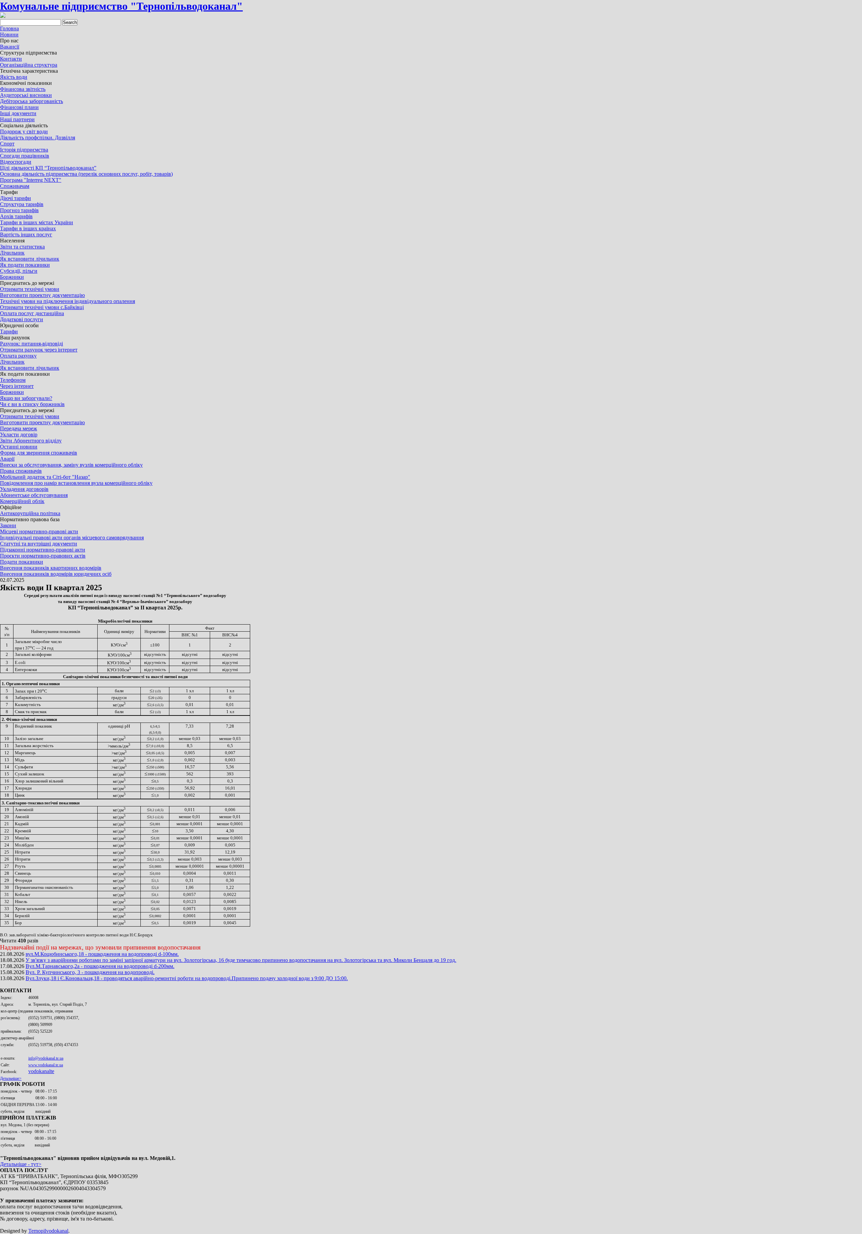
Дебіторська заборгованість (31, 101)
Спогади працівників (24, 156)
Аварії (7, 459)
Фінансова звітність (22, 89)
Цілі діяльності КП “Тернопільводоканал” (48, 168)
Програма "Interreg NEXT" (30, 180)
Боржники (12, 277)
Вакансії (9, 46)
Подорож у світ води (24, 131)
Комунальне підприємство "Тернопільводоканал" (121, 6)
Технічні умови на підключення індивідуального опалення (67, 301)
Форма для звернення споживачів (38, 453)
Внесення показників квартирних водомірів (50, 568)
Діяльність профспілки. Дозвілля (37, 137)
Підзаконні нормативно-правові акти (42, 550)
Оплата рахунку (18, 356)
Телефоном (13, 380)
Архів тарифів (16, 216)
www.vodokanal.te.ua (45, 1065)
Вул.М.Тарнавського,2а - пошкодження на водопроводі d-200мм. (100, 966)
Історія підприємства (24, 150)
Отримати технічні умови (29, 289)
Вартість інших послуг (26, 234)
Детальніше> (11, 1078)
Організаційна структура (28, 65)
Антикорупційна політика (30, 513)
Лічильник (12, 253)
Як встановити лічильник (29, 259)
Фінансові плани (19, 107)
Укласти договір (18, 434)
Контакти (11, 59)
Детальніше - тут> (20, 1164)
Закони (8, 525)
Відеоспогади (15, 162)
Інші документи (18, 113)
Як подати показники (25, 265)
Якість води (13, 77)
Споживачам (14, 186)
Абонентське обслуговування (34, 495)
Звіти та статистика (22, 246)
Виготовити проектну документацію (42, 295)
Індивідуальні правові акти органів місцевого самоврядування (72, 537)
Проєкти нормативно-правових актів (43, 556)
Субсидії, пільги (18, 271)
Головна (9, 28)
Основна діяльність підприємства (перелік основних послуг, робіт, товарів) (86, 174)
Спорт (7, 143)
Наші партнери (17, 119)
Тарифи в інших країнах (28, 228)
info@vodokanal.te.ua (45, 1058)
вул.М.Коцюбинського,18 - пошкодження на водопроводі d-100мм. (102, 954)
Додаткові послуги (21, 319)
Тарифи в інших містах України (36, 222)
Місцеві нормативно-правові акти (39, 531)
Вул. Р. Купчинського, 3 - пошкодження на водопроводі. (90, 972)
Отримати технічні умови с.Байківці (42, 307)
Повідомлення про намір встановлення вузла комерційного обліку (76, 483)
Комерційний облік (22, 501)
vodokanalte (41, 1071)
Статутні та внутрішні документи (38, 543)
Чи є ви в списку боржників (32, 404)
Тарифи (9, 331)
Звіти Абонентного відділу (31, 440)
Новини (9, 34)
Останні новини (18, 446)
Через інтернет (17, 386)
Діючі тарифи (15, 198)
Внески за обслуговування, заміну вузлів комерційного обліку (71, 465)
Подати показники (21, 562)
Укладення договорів (24, 489)
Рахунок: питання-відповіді (31, 343)
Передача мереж (18, 428)
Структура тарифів (21, 204)
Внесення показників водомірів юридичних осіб (55, 574)
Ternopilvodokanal (48, 1231)
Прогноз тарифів (19, 210)
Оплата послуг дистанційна (32, 313)
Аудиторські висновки (26, 95)
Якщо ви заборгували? (26, 398)
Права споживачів (21, 471)
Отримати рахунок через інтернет (38, 350)
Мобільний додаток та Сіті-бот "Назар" (45, 477)
